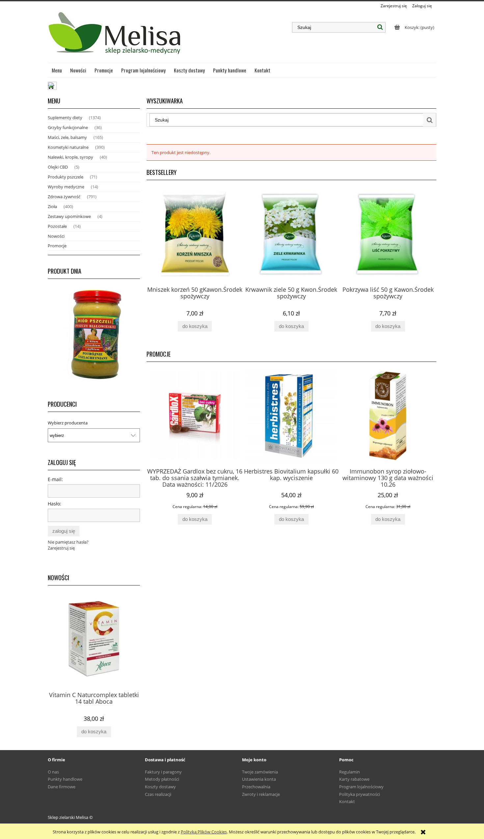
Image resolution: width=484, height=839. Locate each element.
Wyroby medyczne (66, 187)
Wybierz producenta (68, 422)
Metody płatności (162, 779)
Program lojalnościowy (361, 787)
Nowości (56, 236)
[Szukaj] (380, 27)
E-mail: (55, 479)
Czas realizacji (158, 794)
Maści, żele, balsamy (67, 137)
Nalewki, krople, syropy (70, 157)
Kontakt (347, 801)
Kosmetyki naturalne (68, 147)
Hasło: (54, 504)
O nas (53, 772)
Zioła (52, 206)
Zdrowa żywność (64, 197)
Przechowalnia (256, 787)
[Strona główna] (115, 36)
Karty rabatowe (354, 779)
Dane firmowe (61, 787)
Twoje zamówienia (260, 772)
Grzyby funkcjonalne (68, 127)
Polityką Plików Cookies (204, 832)
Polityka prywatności (359, 794)
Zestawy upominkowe (69, 216)
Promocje (57, 246)
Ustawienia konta (259, 779)
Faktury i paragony (163, 772)
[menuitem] (57, 70)
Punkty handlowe (65, 779)
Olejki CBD (58, 167)
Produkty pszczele (65, 177)
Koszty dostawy (160, 787)
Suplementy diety (65, 118)
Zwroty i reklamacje (261, 794)
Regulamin (349, 772)
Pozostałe (57, 226)
